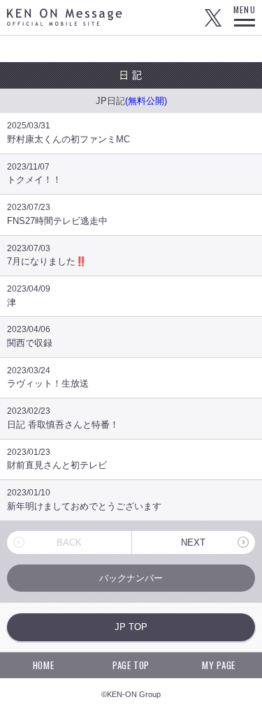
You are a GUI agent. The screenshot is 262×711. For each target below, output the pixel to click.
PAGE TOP (131, 665)
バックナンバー (131, 578)
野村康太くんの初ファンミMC (68, 132)
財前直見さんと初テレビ (57, 459)
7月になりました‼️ (47, 255)
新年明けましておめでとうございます (84, 499)
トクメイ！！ (34, 174)
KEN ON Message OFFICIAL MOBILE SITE (64, 17)
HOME (43, 665)
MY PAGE (218, 665)
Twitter (213, 17)
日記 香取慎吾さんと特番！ (63, 418)
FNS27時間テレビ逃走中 (57, 214)
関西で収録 (29, 336)
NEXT (193, 542)
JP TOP (131, 627)
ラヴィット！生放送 (48, 377)
